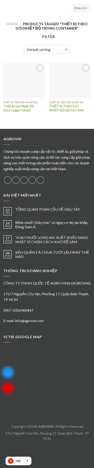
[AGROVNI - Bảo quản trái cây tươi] (47, 8)
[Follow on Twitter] (24, 180)
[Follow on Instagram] (16, 180)
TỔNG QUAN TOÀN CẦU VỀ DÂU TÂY (47, 209)
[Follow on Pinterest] (40, 180)
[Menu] (6, 7)
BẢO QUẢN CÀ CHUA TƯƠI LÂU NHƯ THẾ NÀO (52, 254)
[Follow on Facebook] (7, 180)
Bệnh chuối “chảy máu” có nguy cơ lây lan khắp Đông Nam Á (51, 224)
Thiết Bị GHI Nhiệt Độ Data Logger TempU (18, 108)
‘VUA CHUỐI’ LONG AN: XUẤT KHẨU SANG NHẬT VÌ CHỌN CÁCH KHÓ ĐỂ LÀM (51, 239)
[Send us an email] (32, 180)
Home (12, 24)
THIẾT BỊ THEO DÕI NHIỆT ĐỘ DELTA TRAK (66, 108)
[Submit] (86, 8)
